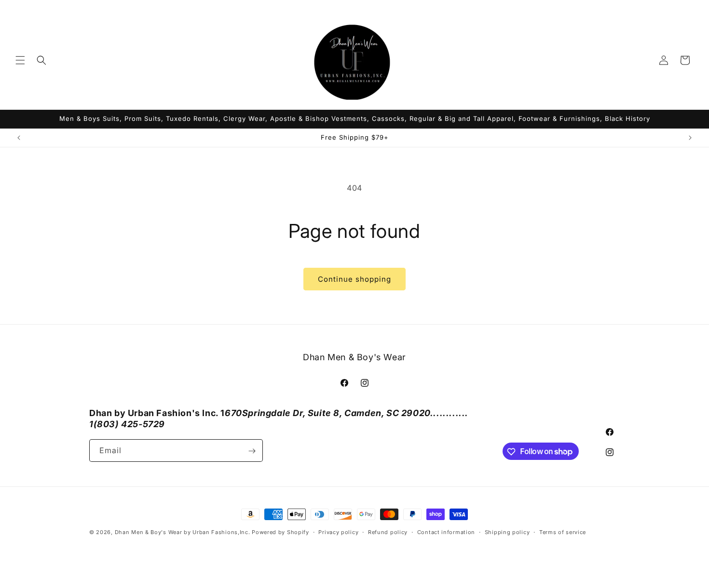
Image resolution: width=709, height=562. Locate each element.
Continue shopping (354, 279)
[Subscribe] (251, 451)
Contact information (446, 531)
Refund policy (388, 531)
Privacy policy (338, 531)
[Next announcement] (690, 138)
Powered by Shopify (280, 532)
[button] (20, 60)
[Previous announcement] (18, 138)
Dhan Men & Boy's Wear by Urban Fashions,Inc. (182, 532)
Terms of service (562, 531)
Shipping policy (507, 531)
